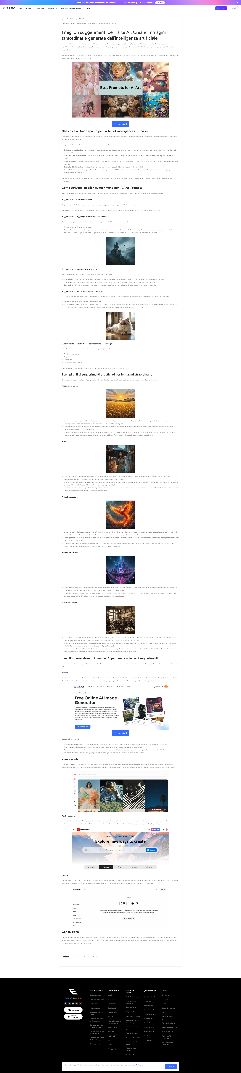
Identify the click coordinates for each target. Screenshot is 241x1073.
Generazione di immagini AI (80, 23)
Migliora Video (95, 1008)
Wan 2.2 (110, 1045)
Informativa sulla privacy (167, 1018)
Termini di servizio (168, 1032)
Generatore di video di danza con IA (97, 1020)
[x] (80, 1003)
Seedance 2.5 (112, 1004)
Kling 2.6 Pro (112, 1027)
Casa (63, 23)
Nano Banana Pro (150, 1014)
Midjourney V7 (149, 1005)
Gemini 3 (147, 1023)
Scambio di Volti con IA (133, 1028)
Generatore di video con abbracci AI (97, 1026)
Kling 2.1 (111, 1032)
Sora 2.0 (111, 999)
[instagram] (73, 1003)
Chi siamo (165, 995)
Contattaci (165, 999)
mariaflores (81, 18)
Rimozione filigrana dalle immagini (132, 1022)
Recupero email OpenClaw (167, 1043)
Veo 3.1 (110, 995)
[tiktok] (69, 1003)
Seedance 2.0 (112, 1008)
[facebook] (65, 1003)
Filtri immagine (131, 1007)
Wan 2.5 (110, 1040)
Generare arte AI (120, 124)
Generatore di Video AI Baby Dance (97, 1039)
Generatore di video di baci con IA (97, 1032)
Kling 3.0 (111, 1017)
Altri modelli (112, 1049)
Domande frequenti (168, 1008)
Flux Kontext (148, 1036)
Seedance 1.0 (112, 1012)
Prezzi (164, 1004)
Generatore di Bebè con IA (132, 1043)
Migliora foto (130, 1012)
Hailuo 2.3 (111, 1036)
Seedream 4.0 (149, 1031)
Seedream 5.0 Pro (150, 997)
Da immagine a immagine (131, 1002)
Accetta (171, 1066)
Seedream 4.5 (149, 1027)
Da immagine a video (97, 999)
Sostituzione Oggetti (133, 1037)
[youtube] (76, 1003)
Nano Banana (148, 1018)
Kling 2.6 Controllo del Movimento (114, 1022)
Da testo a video (95, 995)
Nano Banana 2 (149, 1010)
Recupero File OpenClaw (167, 1037)
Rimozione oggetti (132, 1033)
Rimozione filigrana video (96, 1014)
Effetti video (94, 1004)
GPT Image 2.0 (149, 1001)
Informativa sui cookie (169, 1027)
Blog (67, 23)
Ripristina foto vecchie (131, 1049)
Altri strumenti (95, 1044)
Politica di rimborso (168, 1023)
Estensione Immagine (133, 1016)
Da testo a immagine (133, 997)
